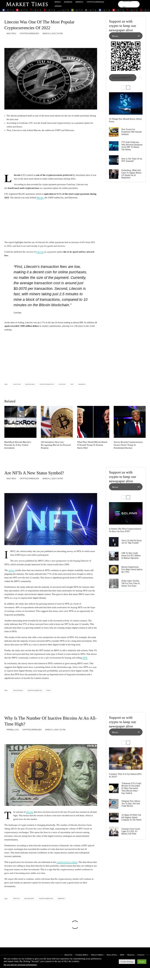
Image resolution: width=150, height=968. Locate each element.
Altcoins (17, 384)
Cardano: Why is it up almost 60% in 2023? (125, 775)
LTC (72, 384)
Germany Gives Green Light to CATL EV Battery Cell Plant (130, 831)
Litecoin (40, 252)
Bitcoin (40, 197)
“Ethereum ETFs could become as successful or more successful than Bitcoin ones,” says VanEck (131, 788)
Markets (79, 2)
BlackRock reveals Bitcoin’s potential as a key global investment (17, 445)
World (58, 2)
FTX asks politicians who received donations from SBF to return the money (131, 146)
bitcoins (29, 812)
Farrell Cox (12, 730)
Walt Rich (11, 33)
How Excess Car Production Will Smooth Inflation (131, 131)
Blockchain (30, 384)
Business (68, 2)
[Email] (29, 40)
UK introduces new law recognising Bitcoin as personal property (56, 445)
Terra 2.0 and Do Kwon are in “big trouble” (131, 541)
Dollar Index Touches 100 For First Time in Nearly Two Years (130, 583)
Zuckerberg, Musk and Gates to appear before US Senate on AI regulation (131, 174)
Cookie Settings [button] (127, 962)
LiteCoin (62, 384)
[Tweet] (14, 40)
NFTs (84, 658)
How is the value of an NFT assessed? (131, 160)
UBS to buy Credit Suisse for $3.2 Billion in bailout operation (131, 555)
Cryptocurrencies (95, 2)
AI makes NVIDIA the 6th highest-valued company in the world (131, 817)
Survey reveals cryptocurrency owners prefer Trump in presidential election (128, 445)
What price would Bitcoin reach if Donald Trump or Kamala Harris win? (92, 445)
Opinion (58, 6)
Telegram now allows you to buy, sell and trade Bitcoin (130, 803)
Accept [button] (142, 962)
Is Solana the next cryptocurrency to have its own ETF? (125, 530)
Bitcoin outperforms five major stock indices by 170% (131, 569)
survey (11, 570)
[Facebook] (142, 1)
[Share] (6, 40)
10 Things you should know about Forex (125, 120)
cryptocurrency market (67, 862)
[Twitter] (142, 3)
